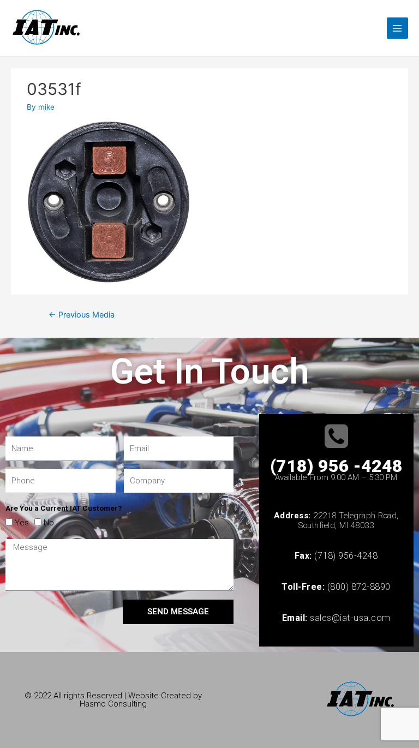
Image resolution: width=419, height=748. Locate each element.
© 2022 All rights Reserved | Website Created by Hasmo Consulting (113, 700)
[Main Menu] (397, 28)
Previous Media (82, 315)
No (49, 523)
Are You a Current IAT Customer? (63, 508)
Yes (22, 523)
